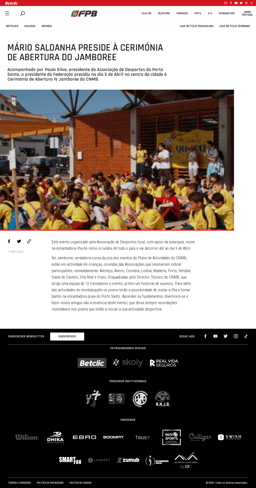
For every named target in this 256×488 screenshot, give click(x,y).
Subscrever (67, 336)
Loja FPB (146, 13)
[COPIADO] (29, 242)
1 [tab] (216, 212)
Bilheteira (164, 13)
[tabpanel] (117, 160)
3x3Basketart (227, 13)
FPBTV (197, 13)
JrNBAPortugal (247, 13)
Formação (182, 13)
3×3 (210, 13)
